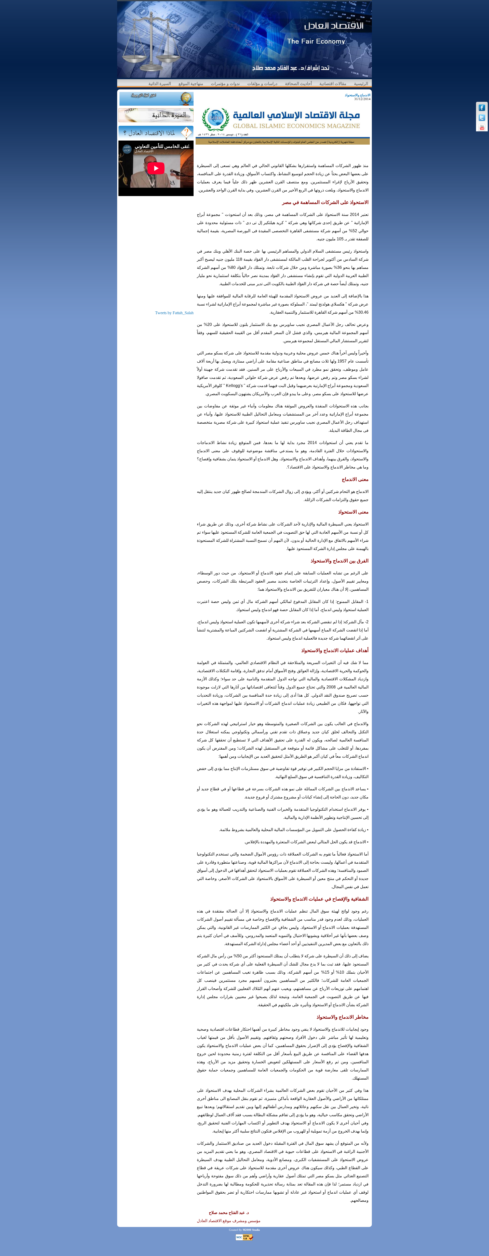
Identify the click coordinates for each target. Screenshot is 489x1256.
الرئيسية (361, 83)
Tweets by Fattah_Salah (174, 313)
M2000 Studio (251, 1229)
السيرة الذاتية (159, 83)
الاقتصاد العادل (209, 1221)
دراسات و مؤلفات (262, 83)
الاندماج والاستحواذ (358, 95)
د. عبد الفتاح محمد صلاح (229, 1212)
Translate (186, 102)
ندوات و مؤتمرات (225, 83)
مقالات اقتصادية (332, 83)
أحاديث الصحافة (298, 83)
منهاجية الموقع (191, 83)
